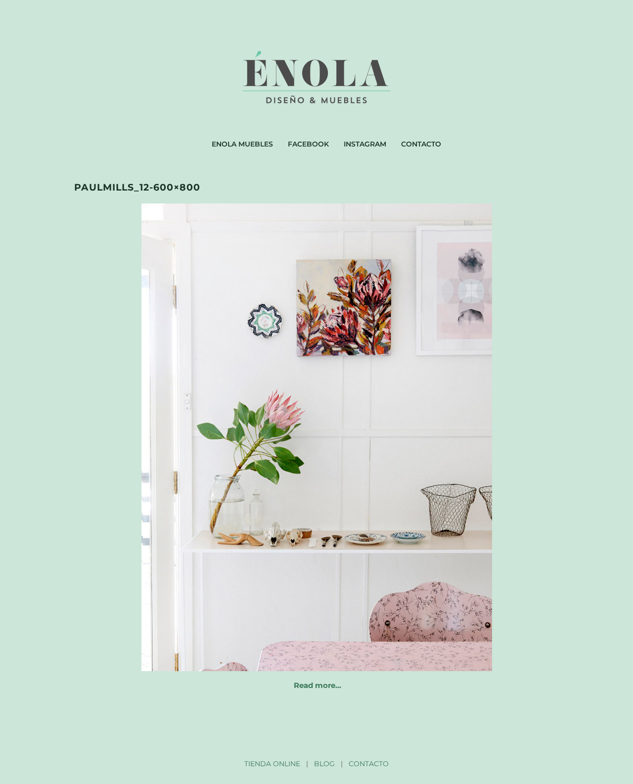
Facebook (308, 144)
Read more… (317, 685)
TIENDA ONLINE (272, 764)
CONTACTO (369, 764)
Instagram (365, 144)
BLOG (324, 764)
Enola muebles (242, 144)
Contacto (421, 144)
